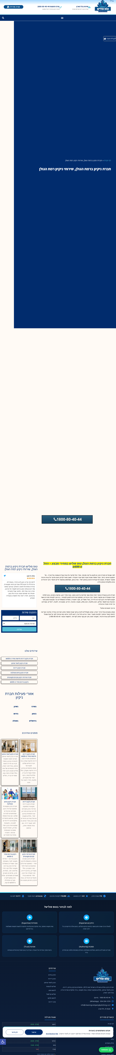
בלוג (112, 1039)
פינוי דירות (52, 1002)
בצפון (34, 713)
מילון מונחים (109, 1043)
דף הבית (107, 160)
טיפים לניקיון (109, 1047)
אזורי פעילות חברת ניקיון (19, 695)
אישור (33, 1032)
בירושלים (32, 721)
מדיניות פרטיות (52, 1034)
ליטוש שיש (52, 990)
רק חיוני (15, 1032)
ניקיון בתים (52, 975)
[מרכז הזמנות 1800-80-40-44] (60, 7)
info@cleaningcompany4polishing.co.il (95, 1005)
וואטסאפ (104, 1050)
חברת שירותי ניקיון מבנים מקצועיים (19, 677)
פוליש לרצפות (51, 986)
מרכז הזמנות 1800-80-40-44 (48, 6)
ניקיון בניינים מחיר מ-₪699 (19, 682)
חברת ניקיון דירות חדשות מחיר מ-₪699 (19, 658)
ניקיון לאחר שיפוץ (50, 982)
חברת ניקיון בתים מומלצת (19, 672)
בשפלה (15, 721)
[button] (3, 1042)
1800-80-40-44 (105, 997)
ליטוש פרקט (52, 998)
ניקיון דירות (52, 979)
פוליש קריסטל (51, 994)
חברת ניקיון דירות (19, 668)
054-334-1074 (105, 1001)
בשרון (16, 706)
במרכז (33, 706)
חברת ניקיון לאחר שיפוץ (19, 663)
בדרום (16, 713)
